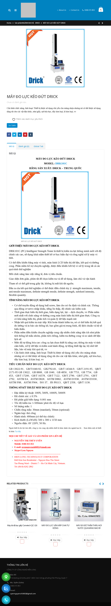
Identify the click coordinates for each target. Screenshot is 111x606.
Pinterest (25, 126)
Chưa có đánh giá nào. (17, 93)
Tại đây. (18, 423)
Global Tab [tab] (38, 137)
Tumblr (30, 126)
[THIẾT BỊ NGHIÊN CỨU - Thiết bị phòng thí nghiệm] (28, 5)
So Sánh (12, 116)
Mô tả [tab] (11, 137)
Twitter (14, 126)
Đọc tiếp (23, 528)
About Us (62, 6)
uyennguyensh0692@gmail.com (23, 585)
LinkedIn (20, 126)
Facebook (9, 126)
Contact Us (75, 6)
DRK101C (61, 154)
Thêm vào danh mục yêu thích (29, 110)
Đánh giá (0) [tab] (24, 137)
